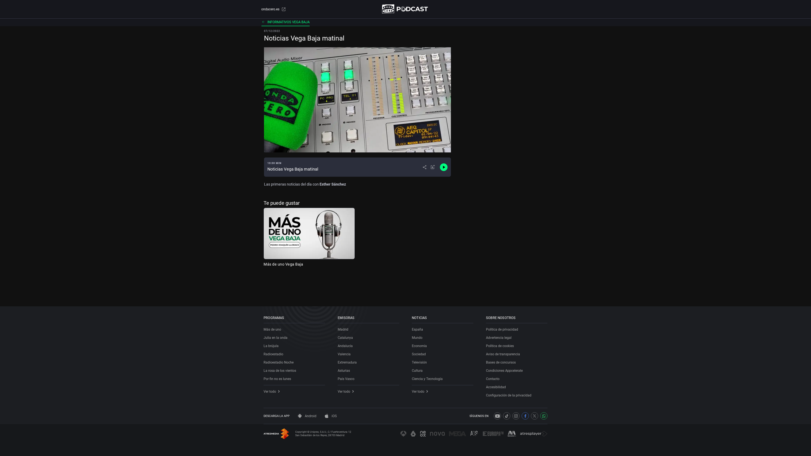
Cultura (417, 371)
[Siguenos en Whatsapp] (543, 415)
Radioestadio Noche (279, 362)
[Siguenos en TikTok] (506, 415)
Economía (419, 346)
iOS (334, 416)
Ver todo (270, 392)
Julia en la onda (275, 338)
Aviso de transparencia (503, 354)
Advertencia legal (499, 338)
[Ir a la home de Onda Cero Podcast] (405, 9)
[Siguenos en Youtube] (497, 415)
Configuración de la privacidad (508, 395)
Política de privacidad (502, 329)
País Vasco (346, 379)
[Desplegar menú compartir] (424, 167)
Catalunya (345, 338)
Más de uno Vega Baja (283, 264)
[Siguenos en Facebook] (525, 415)
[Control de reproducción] (444, 167)
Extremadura (347, 362)
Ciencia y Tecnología (427, 379)
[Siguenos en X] (534, 415)
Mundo (417, 338)
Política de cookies (500, 346)
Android (310, 416)
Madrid (343, 329)
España (417, 329)
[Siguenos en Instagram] (516, 415)
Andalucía (345, 346)
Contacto (492, 379)
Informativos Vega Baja (288, 22)
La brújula (271, 346)
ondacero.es (270, 9)
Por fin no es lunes (277, 379)
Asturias (344, 371)
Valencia (344, 354)
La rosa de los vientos (280, 371)
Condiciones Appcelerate (504, 371)
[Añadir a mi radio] (433, 167)
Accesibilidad (496, 387)
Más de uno (272, 329)
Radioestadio (273, 354)
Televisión (419, 362)
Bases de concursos (501, 362)
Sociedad (419, 354)
